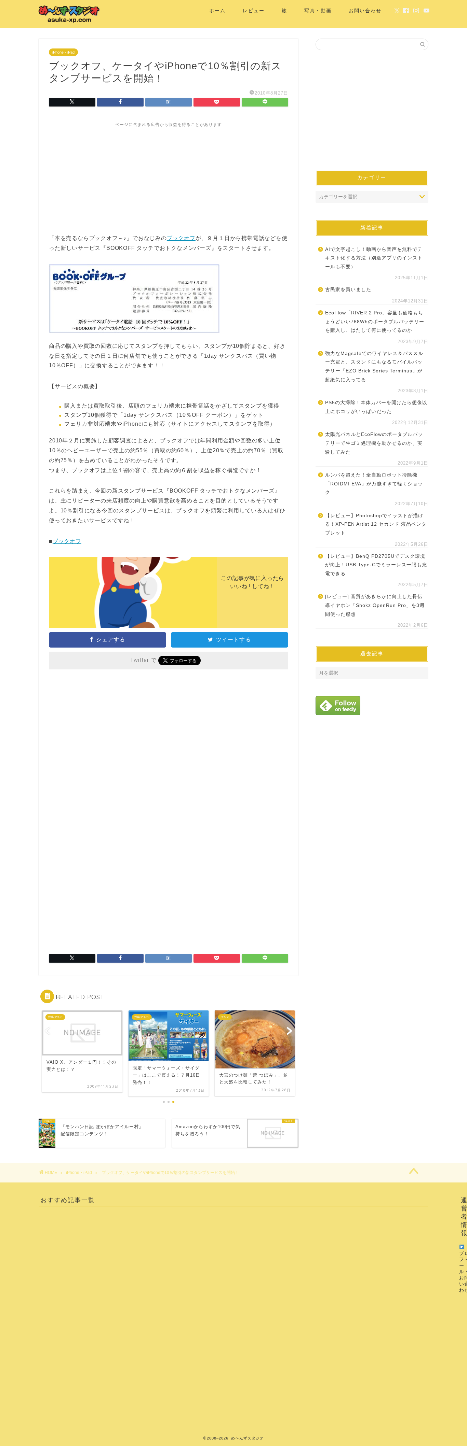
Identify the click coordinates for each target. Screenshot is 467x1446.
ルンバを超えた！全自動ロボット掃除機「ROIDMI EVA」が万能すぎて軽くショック (374, 483)
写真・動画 (318, 11)
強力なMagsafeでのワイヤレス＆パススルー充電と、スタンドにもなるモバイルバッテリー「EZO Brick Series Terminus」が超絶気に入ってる (374, 366)
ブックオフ (181, 238)
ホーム (217, 11)
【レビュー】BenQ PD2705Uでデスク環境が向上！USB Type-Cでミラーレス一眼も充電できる (376, 565)
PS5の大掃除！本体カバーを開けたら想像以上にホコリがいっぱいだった (376, 407)
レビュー (254, 11)
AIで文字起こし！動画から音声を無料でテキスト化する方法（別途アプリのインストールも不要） (374, 258)
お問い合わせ (365, 11)
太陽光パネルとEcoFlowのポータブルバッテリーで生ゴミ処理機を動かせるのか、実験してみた (374, 443)
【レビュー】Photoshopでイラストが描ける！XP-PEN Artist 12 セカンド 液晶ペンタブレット (376, 524)
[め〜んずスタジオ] (69, 22)
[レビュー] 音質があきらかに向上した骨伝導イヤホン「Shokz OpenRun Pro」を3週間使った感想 (375, 605)
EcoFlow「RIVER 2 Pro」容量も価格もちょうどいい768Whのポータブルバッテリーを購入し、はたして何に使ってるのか (374, 321)
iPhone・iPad (63, 52)
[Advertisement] (168, 175)
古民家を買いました (348, 289)
